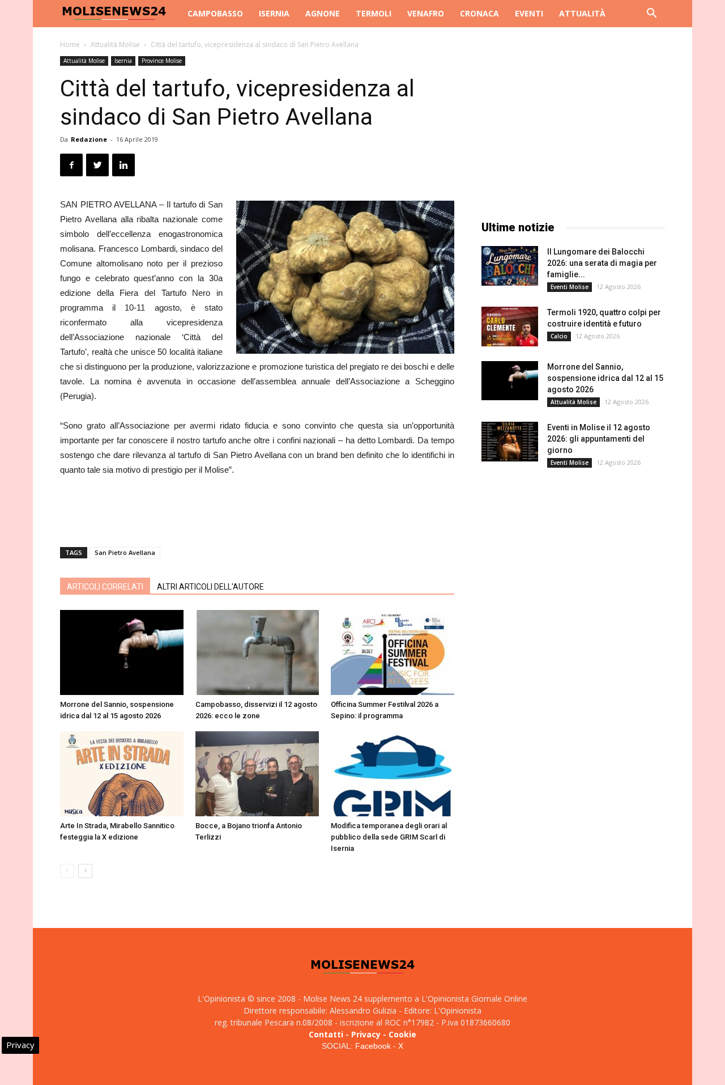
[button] (651, 14)
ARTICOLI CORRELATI (105, 586)
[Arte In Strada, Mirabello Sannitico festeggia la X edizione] (122, 773)
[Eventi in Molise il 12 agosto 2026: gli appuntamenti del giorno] (509, 441)
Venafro (425, 13)
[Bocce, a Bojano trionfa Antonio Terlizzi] (257, 773)
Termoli (373, 13)
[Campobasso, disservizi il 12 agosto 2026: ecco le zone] (257, 652)
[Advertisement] (257, 509)
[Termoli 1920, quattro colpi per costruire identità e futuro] (509, 326)
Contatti (326, 1034)
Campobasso (215, 13)
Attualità (582, 13)
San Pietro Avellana (125, 552)
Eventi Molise (569, 287)
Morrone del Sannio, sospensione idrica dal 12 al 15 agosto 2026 (605, 378)
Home (70, 44)
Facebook (373, 1045)
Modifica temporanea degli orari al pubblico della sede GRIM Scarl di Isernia (389, 837)
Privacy (366, 1034)
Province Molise (162, 61)
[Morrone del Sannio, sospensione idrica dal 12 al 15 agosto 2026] (122, 652)
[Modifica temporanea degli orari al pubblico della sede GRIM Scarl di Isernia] (392, 773)
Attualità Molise (115, 44)
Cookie (402, 1034)
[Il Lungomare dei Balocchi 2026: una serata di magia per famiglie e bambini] (509, 266)
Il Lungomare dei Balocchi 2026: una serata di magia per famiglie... (602, 263)
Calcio (559, 336)
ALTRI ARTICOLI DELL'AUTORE (210, 586)
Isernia (274, 13)
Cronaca (479, 13)
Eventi (529, 13)
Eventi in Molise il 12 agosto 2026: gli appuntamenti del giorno (598, 439)
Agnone (322, 13)
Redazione (89, 139)
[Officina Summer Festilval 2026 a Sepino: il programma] (392, 652)
